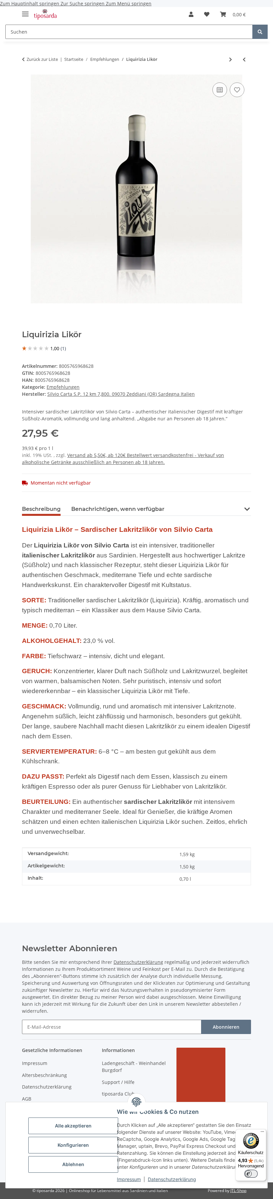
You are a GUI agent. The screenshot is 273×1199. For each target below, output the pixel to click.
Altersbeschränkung (44, 1075)
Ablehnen (73, 1164)
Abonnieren (226, 1027)
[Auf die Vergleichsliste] (219, 89)
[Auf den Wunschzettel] (237, 89)
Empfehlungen (63, 387)
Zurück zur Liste (42, 59)
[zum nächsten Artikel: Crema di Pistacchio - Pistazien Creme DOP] (230, 59)
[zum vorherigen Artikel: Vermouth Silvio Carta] (244, 59)
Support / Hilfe (118, 1082)
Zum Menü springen (128, 3)
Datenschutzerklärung (172, 1179)
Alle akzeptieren (73, 1125)
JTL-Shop (238, 1190)
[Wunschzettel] (207, 14)
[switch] (251, 1174)
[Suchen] (260, 32)
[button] (191, 14)
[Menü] (262, 1133)
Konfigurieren (73, 1145)
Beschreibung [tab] (41, 509)
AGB (26, 1099)
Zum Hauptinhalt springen (30, 3)
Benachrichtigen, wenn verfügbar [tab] (117, 509)
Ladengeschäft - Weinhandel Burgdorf (134, 1066)
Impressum (129, 1179)
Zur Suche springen (83, 3)
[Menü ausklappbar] (25, 11)
